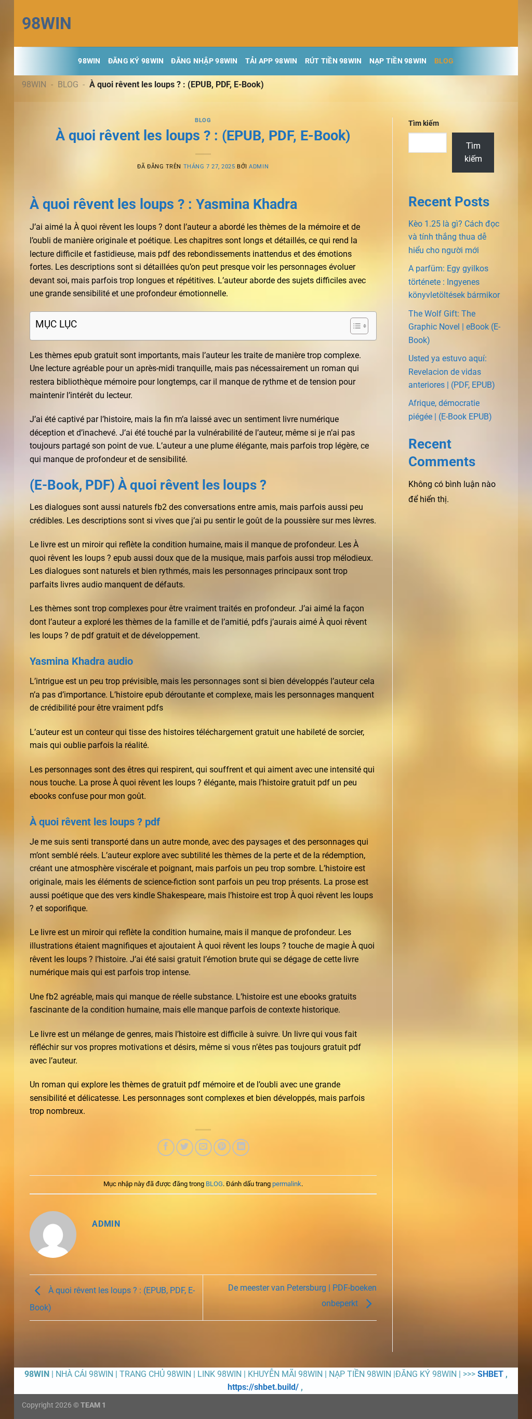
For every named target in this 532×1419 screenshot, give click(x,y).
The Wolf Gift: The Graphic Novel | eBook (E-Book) (454, 327)
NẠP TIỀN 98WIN (398, 61)
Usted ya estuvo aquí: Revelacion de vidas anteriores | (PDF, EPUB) (451, 371)
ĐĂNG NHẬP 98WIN (204, 61)
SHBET (490, 1374)
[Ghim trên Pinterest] (222, 1147)
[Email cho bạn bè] (203, 1147)
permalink (286, 1184)
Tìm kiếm (423, 123)
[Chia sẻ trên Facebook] (166, 1147)
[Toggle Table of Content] (354, 326)
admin (259, 166)
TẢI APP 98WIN (271, 61)
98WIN (47, 23)
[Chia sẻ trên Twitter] (184, 1147)
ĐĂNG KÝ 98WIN (136, 61)
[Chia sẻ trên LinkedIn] (240, 1147)
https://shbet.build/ (263, 1387)
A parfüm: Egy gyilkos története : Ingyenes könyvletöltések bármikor (454, 282)
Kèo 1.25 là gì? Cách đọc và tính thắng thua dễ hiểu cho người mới (453, 237)
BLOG (444, 61)
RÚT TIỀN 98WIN (333, 61)
